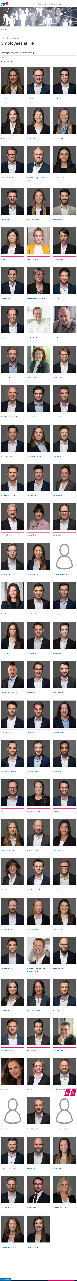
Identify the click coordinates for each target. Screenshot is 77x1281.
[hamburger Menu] (74, 4)
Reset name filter (9, 61)
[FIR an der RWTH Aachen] (5, 4)
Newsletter (59, 4)
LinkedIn (52, 4)
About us (4, 29)
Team (12, 29)
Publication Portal (42, 4)
